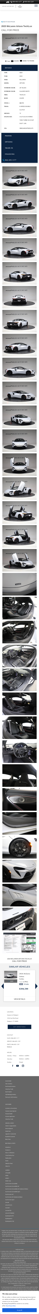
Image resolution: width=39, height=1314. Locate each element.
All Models (7, 1172)
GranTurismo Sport (9, 1199)
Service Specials (9, 1128)
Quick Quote (8, 1091)
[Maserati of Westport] (8, 6)
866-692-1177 (15, 1038)
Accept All (19, 1310)
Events (6, 1160)
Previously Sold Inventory (11, 1097)
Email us (9, 1046)
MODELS (7, 1170)
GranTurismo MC (9, 1194)
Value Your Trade (9, 1089)
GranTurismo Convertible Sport (12, 1191)
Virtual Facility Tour (9, 1155)
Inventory (8, 1081)
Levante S (7, 1207)
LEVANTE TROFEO (9, 1213)
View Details (19, 999)
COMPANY (8, 1147)
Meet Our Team (9, 1163)
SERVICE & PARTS (9, 1123)
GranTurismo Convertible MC (12, 1186)
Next (37, 986)
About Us (7, 1166)
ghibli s (7, 1178)
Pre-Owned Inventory (10, 1086)
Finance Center (8, 1113)
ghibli (6, 1175)
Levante (7, 1202)
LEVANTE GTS (8, 1205)
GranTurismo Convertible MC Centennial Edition (16, 1189)
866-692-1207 (16, 1041)
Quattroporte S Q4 (9, 1221)
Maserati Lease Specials (10, 1111)
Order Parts (8, 1131)
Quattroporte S (8, 1218)
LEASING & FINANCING (11, 1108)
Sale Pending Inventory (10, 1094)
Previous (2, 986)
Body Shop (8, 1139)
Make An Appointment (10, 1125)
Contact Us (8, 1150)
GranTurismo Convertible (11, 1183)
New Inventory (8, 1083)
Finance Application (10, 1116)
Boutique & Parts (10, 1143)
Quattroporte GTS (9, 1215)
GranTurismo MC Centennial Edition (13, 1197)
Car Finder (8, 1104)
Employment (8, 1158)
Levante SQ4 (8, 1210)
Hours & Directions (9, 1152)
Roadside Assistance (10, 1136)
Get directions (19, 1026)
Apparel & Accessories (10, 1134)
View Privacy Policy (11, 1306)
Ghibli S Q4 (8, 1181)
